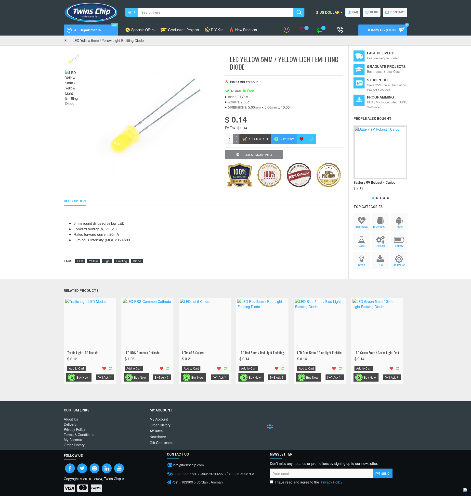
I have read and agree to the (308, 482)
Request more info (256, 154)
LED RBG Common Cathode (142, 352)
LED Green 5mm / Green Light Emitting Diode (378, 352)
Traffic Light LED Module (82, 352)
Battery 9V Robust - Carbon (375, 183)
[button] (373, 198)
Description (75, 201)
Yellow (93, 261)
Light (107, 261)
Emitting (121, 261)
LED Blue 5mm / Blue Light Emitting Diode (321, 352)
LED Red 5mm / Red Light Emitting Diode (263, 352)
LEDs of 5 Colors (193, 352)
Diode (137, 261)
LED (80, 261)
